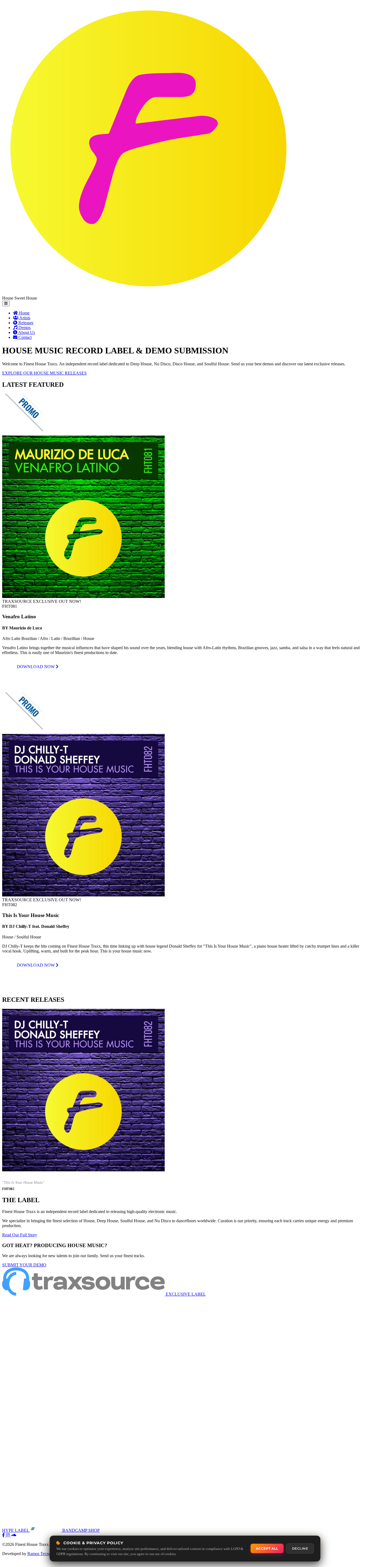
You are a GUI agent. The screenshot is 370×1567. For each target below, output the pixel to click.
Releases (25, 322)
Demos (24, 327)
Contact (24, 337)
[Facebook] (4, 1535)
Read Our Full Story (19, 1235)
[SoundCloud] (13, 1535)
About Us (26, 332)
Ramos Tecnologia (43, 1553)
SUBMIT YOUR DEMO (24, 1265)
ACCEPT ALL (267, 1548)
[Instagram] (8, 1535)
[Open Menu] (6, 303)
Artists (24, 318)
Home (24, 313)
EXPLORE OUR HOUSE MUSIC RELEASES (44, 373)
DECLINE (300, 1548)
